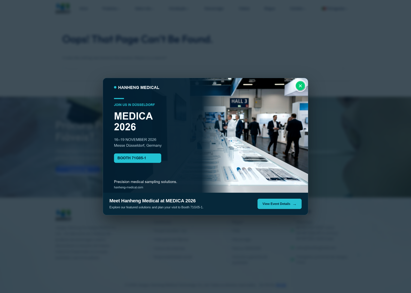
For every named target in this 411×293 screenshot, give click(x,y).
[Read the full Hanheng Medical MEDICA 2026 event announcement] (205, 135)
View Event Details (276, 204)
